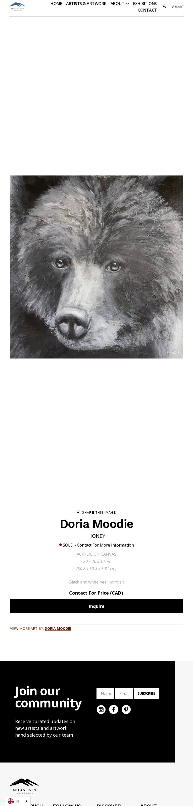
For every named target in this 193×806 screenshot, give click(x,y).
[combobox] (18, 801)
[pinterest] (126, 709)
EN (18, 801)
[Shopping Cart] (174, 7)
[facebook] (113, 709)
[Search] (164, 6)
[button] (120, 3)
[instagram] (101, 709)
